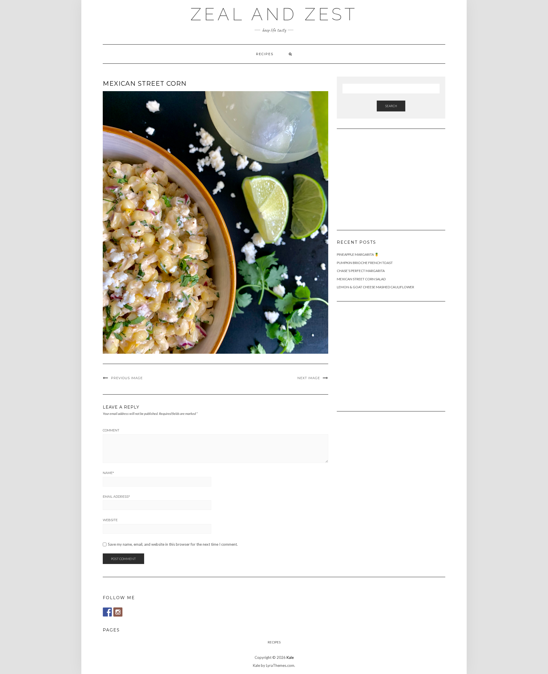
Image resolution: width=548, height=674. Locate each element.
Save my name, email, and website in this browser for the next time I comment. (173, 544)
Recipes (264, 54)
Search (391, 106)
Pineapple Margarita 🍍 (358, 254)
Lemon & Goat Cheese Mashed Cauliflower (375, 287)
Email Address (116, 497)
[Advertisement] (379, 176)
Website (110, 520)
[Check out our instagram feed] (117, 612)
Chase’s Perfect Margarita (361, 271)
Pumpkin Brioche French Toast (365, 263)
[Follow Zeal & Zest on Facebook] (107, 612)
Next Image (308, 378)
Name (108, 473)
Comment (111, 430)
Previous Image (127, 378)
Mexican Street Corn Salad (361, 279)
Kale (290, 657)
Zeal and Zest (274, 14)
